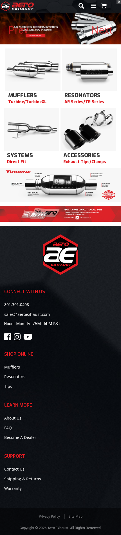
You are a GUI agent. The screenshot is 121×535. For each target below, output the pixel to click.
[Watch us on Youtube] (28, 338)
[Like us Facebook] (8, 338)
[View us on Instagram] (18, 338)
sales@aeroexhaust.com (27, 314)
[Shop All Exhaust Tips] (88, 130)
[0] (104, 6)
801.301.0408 (16, 304)
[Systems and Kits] (31, 130)
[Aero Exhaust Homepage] (37, 6)
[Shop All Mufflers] (32, 70)
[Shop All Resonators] (89, 70)
